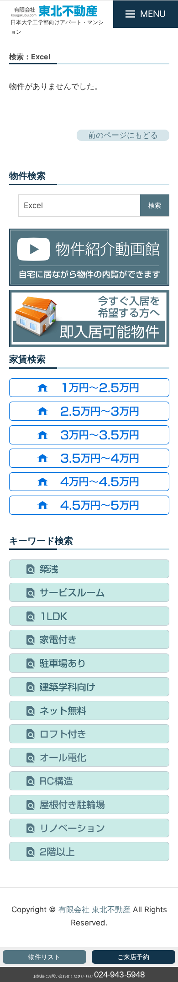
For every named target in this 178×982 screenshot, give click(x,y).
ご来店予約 (133, 957)
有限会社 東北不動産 (94, 909)
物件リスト (44, 957)
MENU (153, 13)
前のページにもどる (123, 135)
